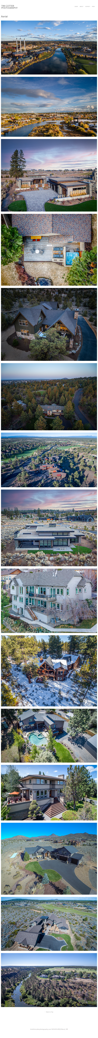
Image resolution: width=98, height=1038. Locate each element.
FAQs (93, 6)
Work (76, 6)
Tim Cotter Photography (9, 6)
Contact (87, 6)
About (81, 6)
